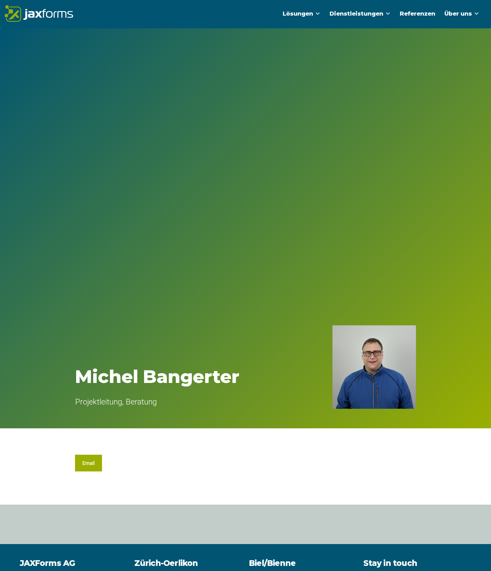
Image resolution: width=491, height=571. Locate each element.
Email (88, 463)
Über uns (458, 13)
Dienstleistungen (356, 13)
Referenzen (417, 13)
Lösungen (298, 13)
